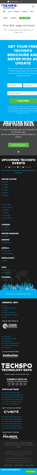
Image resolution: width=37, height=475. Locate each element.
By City (20, 166)
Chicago (5, 187)
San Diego (6, 215)
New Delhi (6, 270)
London (5, 236)
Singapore (6, 273)
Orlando (5, 210)
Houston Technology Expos (12, 404)
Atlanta (5, 182)
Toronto (6, 227)
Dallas (5, 190)
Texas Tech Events (15, 445)
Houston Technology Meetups (13, 421)
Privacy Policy (8, 465)
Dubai (5, 261)
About (5, 306)
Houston (6, 195)
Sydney (5, 280)
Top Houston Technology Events (13, 399)
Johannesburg (7, 253)
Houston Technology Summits (13, 426)
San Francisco (7, 218)
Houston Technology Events (12, 392)
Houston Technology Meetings (13, 419)
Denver (5, 193)
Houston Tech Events (11, 443)
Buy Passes (7, 336)
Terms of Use (29, 465)
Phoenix (5, 213)
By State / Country (27, 166)
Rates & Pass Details (10, 338)
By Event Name (13, 166)
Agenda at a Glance (9, 308)
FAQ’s (5, 317)
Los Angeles (7, 204)
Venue (6, 310)
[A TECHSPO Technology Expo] (18, 371)
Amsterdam (7, 242)
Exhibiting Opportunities (11, 345)
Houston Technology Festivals (13, 417)
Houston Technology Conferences (13, 401)
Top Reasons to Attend (10, 315)
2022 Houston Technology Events (13, 395)
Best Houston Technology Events (13, 397)
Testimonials (7, 341)
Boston (5, 184)
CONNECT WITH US (17, 379)
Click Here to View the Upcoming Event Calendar (18, 171)
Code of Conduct (19, 465)
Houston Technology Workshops (13, 428)
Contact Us (7, 347)
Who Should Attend (9, 312)
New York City (7, 207)
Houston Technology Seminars (13, 423)
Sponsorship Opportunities (12, 343)
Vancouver (6, 230)
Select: (6, 166)
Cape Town (7, 251)
